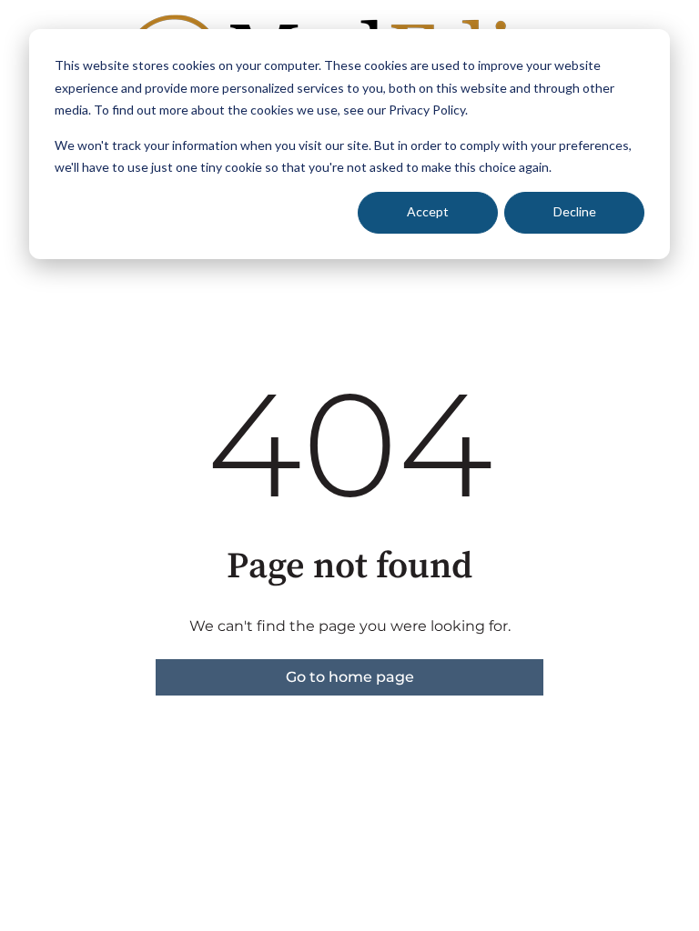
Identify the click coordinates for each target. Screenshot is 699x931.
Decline (574, 211)
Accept (428, 211)
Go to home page (350, 677)
